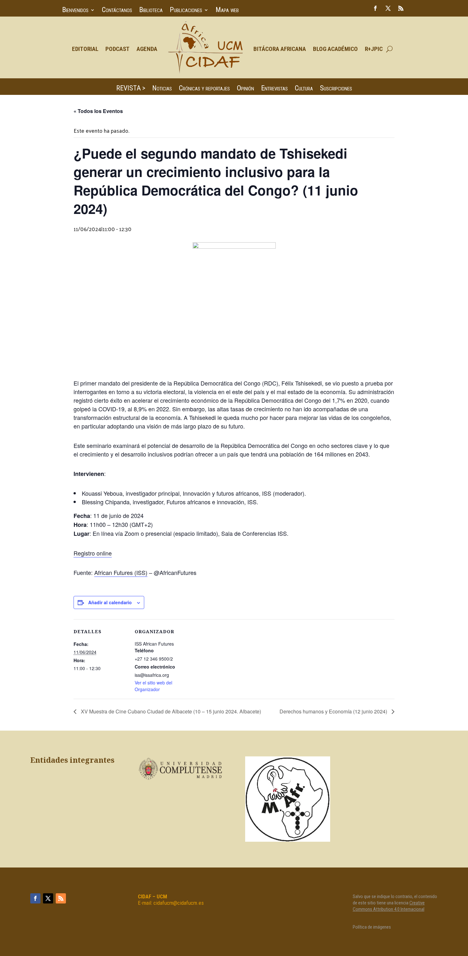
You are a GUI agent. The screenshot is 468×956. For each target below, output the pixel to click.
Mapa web (227, 11)
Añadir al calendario (110, 602)
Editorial (85, 49)
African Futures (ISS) (120, 572)
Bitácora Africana (279, 49)
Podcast (117, 49)
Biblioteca (151, 11)
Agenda (147, 49)
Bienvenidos (75, 11)
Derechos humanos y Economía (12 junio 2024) (334, 711)
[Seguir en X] (388, 8)
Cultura (304, 89)
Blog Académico (335, 49)
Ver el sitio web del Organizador (153, 685)
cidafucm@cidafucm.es (178, 903)
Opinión (245, 89)
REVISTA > (130, 89)
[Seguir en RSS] (401, 8)
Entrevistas (274, 89)
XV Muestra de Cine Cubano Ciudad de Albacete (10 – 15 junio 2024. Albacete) (170, 711)
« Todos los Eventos (98, 111)
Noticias (162, 89)
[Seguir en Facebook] (375, 8)
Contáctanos (117, 11)
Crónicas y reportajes (204, 89)
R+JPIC (374, 49)
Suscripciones (336, 89)
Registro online (93, 553)
